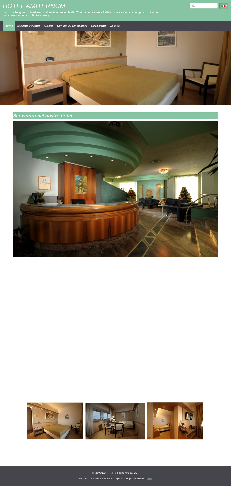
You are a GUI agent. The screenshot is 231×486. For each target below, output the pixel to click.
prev (10, 68)
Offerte (48, 25)
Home (9, 25)
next (221, 68)
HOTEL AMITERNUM (34, 6)
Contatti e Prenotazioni (72, 25)
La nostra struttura (28, 25)
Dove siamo (98, 25)
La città (114, 25)
